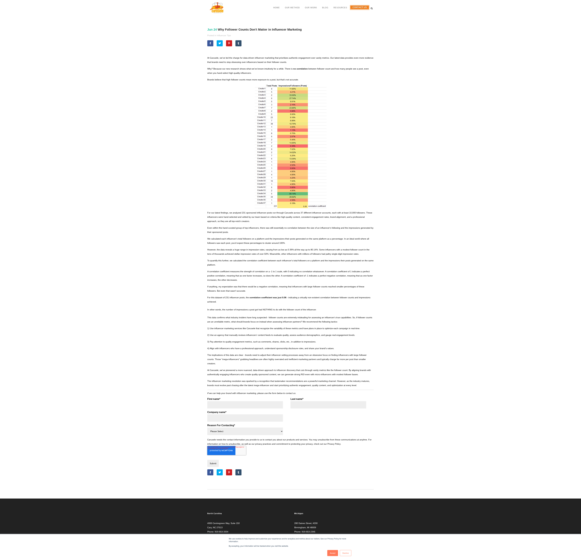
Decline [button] (345, 553)
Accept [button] (332, 553)
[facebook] (210, 43)
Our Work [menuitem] (311, 8)
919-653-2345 (308, 531)
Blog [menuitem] (325, 8)
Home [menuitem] (276, 8)
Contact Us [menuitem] (359, 10)
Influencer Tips (224, 35)
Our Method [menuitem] (292, 8)
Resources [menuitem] (340, 8)
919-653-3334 (221, 531)
